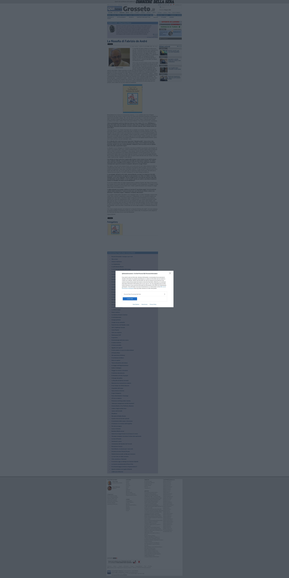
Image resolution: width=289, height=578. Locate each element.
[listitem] (144, 294)
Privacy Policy (153, 304)
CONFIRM (130, 298)
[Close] (170, 273)
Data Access (144, 304)
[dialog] (144, 289)
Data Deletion (136, 304)
